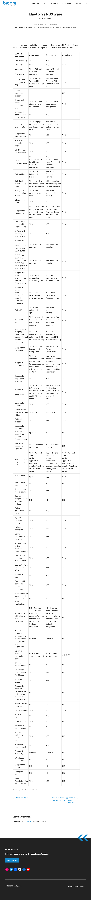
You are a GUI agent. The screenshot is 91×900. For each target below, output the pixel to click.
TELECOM (33, 790)
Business (54, 3)
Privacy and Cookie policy (75, 886)
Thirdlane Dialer (22, 798)
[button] (86, 3)
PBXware (18, 790)
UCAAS (46, 3)
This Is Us (77, 3)
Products (35, 3)
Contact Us (12, 860)
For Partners (66, 3)
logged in (27, 821)
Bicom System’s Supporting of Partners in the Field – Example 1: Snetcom (62, 800)
